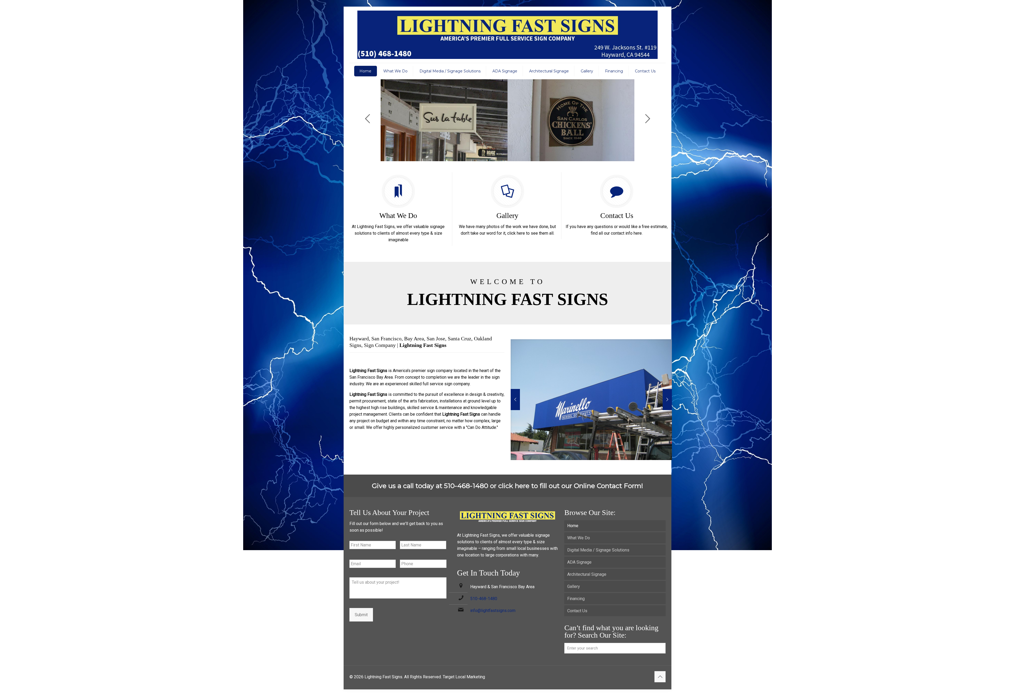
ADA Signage (579, 562)
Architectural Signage (586, 574)
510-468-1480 (483, 598)
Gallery (573, 586)
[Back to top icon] (660, 676)
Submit (361, 614)
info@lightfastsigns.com (492, 610)
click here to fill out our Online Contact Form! (570, 486)
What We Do (578, 537)
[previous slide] (367, 118)
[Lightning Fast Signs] (507, 35)
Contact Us (577, 610)
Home (572, 525)
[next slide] (647, 118)
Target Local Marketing (464, 676)
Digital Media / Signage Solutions (598, 550)
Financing (576, 598)
